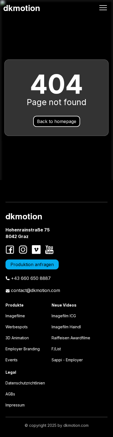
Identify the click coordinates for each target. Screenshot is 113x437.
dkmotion (21, 7)
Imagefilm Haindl (66, 326)
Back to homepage (56, 121)
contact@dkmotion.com (35, 290)
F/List (56, 348)
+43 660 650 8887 (31, 278)
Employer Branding (22, 348)
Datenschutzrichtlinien (25, 383)
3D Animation (17, 337)
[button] (103, 7)
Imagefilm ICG (64, 315)
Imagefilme (15, 315)
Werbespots (16, 326)
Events (11, 359)
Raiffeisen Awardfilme (71, 337)
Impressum (15, 405)
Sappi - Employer (67, 359)
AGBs (10, 394)
